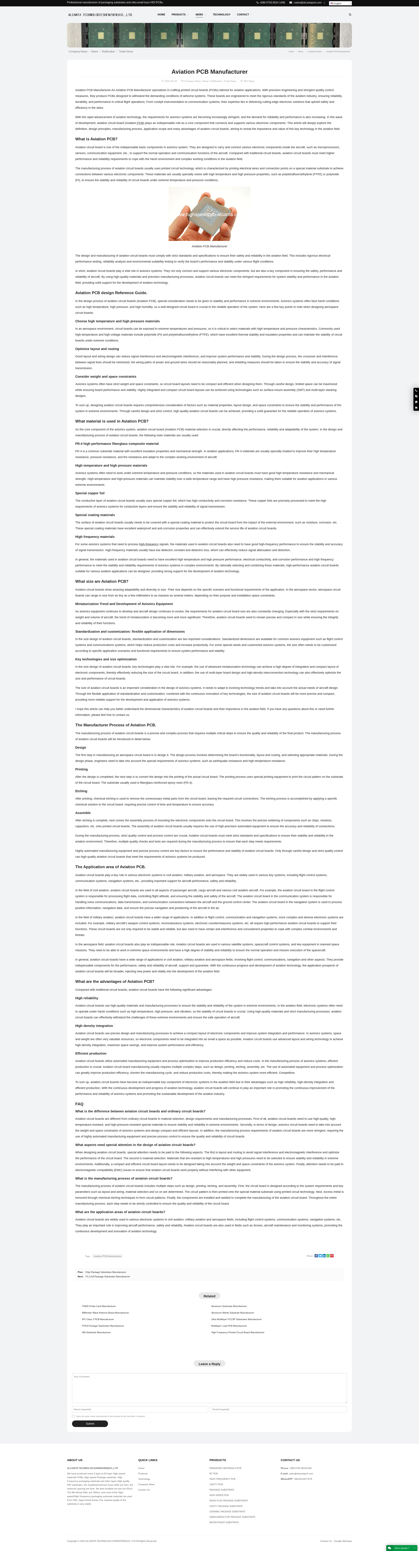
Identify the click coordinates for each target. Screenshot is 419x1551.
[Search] (350, 14)
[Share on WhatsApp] (328, 1256)
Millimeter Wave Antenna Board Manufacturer (105, 1312)
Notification (108, 51)
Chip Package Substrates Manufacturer (105, 1272)
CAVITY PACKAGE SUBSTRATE (226, 1506)
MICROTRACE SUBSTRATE (224, 1522)
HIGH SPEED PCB (219, 1495)
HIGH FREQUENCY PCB (222, 1479)
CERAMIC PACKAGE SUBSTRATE (227, 1511)
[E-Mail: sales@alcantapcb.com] (416, 408)
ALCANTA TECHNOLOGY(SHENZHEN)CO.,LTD (111, 1541)
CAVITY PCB (216, 1484)
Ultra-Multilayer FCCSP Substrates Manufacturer (236, 1319)
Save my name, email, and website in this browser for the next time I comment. (110, 1416)
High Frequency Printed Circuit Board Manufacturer (237, 1332)
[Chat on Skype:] (416, 396)
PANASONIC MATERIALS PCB (225, 1468)
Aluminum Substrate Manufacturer (229, 1306)
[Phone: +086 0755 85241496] (416, 390)
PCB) (140, 123)
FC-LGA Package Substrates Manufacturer (108, 1276)
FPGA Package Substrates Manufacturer (103, 1325)
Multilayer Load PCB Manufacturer (229, 1325)
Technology (144, 1479)
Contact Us (144, 1489)
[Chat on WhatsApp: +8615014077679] (416, 402)
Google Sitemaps (343, 1541)
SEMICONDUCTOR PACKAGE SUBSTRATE (232, 1517)
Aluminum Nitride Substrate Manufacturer (232, 1312)
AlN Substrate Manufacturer (96, 1332)
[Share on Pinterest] (332, 1256)
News (94, 51)
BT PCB (214, 1473)
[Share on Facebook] (316, 1256)
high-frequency (149, 544)
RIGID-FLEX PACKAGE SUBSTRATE (229, 1500)
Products (142, 1473)
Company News (78, 51)
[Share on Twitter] (320, 1256)
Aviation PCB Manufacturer (108, 1256)
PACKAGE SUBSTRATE (222, 1489)
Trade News (126, 51)
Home (141, 1468)
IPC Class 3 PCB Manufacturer (98, 1319)
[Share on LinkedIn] (324, 1256)
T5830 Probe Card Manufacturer (99, 1306)
